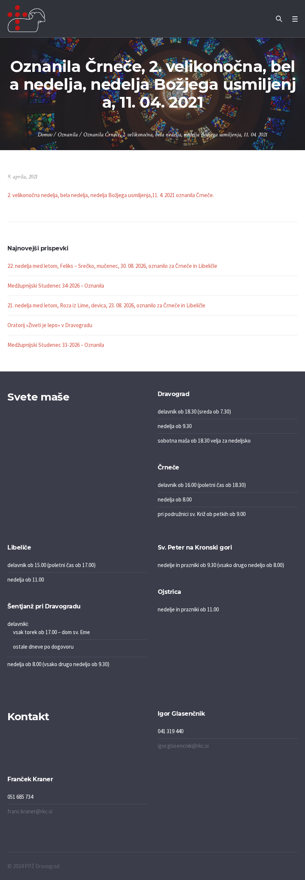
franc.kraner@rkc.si (29, 811)
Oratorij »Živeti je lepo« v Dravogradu (49, 325)
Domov (45, 135)
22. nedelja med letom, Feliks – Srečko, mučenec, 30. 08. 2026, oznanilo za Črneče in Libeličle (112, 265)
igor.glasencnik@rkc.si (183, 745)
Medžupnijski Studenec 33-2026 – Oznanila (55, 344)
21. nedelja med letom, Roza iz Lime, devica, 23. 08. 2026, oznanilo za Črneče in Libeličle (106, 305)
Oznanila (68, 135)
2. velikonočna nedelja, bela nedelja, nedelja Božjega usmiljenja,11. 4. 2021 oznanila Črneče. (110, 195)
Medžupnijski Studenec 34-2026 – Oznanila (55, 285)
